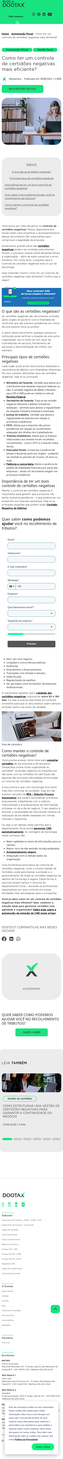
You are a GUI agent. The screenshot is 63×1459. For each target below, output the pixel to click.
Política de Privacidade (26, 1439)
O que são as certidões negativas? (31, 172)
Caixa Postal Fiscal (9, 1235)
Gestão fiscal (45, 49)
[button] (7, 1139)
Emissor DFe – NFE (10, 1249)
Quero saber (31, 1032)
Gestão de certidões (19, 1098)
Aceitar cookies (43, 1447)
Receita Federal (15, 397)
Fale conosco (16, 16)
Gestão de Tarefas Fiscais (12, 1269)
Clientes (5, 1296)
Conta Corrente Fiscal (11, 1240)
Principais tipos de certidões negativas (31, 178)
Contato (5, 1301)
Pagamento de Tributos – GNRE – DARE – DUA (22, 1220)
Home (5, 33)
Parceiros (6, 1343)
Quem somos (7, 1291)
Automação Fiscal (22, 33)
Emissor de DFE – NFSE (11, 1254)
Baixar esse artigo (22, 88)
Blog (4, 1306)
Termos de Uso (8, 1315)
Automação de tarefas (11, 1274)
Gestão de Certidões (10, 1230)
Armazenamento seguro (21, 852)
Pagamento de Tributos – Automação (18, 1225)
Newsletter (6, 1325)
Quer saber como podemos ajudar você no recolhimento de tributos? (30, 196)
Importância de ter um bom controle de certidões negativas (28, 186)
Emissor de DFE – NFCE (12, 1259)
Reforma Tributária (10, 1244)
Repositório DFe (8, 1264)
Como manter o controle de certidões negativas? (27, 206)
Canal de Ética (8, 1320)
